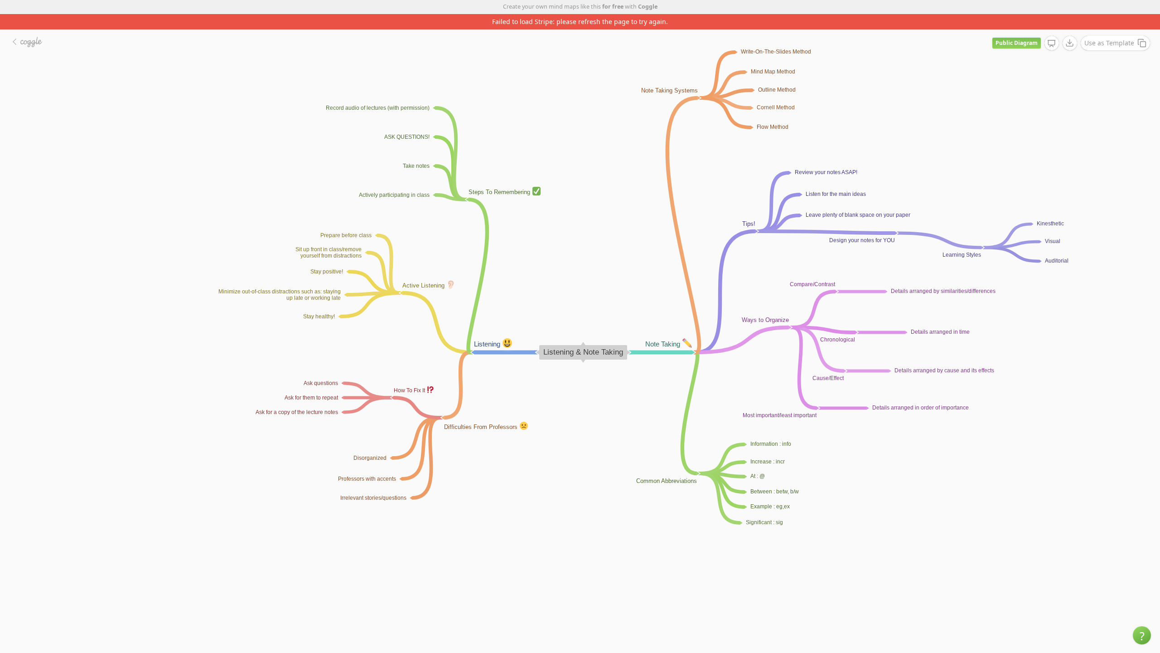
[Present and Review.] (1051, 43)
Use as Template (1109, 43)
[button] (1142, 635)
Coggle (647, 6)
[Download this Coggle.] (1070, 43)
